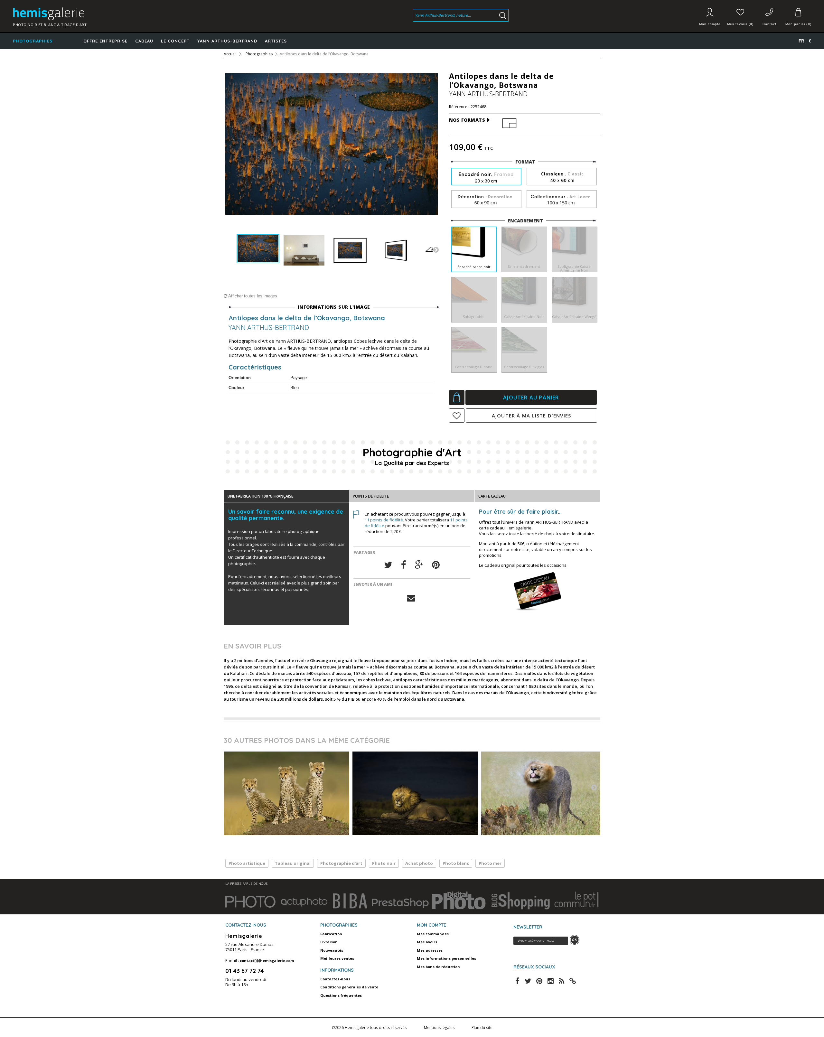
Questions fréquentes (341, 995)
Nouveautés (331, 950)
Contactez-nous (335, 978)
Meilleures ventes (337, 958)
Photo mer (490, 863)
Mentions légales (439, 1027)
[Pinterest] (436, 565)
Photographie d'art (341, 863)
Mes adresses (430, 950)
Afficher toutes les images (252, 296)
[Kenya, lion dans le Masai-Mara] (415, 793)
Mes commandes (433, 933)
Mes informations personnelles (446, 958)
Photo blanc (456, 863)
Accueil (230, 54)
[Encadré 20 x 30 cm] (486, 177)
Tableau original (293, 863)
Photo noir (384, 863)
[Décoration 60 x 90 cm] (486, 199)
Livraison (329, 941)
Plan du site (482, 1027)
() (798, 24)
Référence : (459, 107)
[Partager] (403, 565)
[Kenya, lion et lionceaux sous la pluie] (544, 793)
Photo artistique (247, 863)
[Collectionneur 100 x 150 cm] (561, 199)
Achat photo (419, 863)
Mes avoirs (427, 941)
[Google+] (419, 565)
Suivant (436, 249)
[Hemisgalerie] (107, 13)
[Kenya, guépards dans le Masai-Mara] (286, 793)
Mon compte (710, 24)
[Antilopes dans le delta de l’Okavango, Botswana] (258, 249)
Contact (769, 24)
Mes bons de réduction (438, 966)
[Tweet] (388, 565)
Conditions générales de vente (349, 987)
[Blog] (572, 980)
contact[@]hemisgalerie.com (267, 960)
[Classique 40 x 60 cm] (561, 177)
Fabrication (331, 933)
